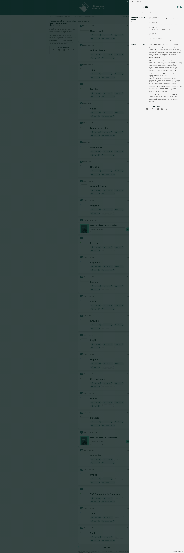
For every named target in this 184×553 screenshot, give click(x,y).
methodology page (138, 21)
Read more (157, 57)
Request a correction (178, 551)
